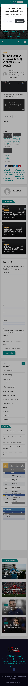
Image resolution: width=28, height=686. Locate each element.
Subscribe (20, 21)
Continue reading (14, 26)
